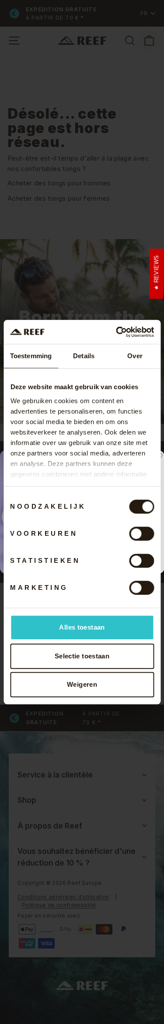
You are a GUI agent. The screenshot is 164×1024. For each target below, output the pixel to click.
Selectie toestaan (82, 656)
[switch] (141, 534)
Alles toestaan (82, 627)
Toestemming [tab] (31, 356)
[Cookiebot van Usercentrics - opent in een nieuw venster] (117, 332)
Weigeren (82, 684)
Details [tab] (83, 356)
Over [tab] (134, 356)
